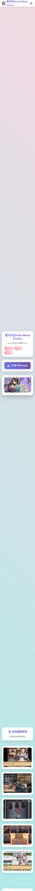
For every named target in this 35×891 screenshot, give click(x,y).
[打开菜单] (31, 3)
